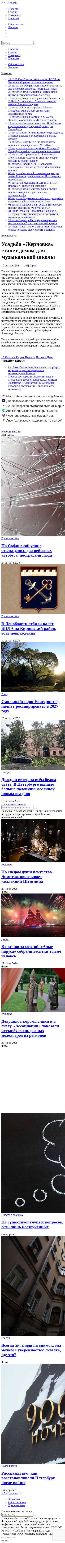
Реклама (13, 27)
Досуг (4, 939)
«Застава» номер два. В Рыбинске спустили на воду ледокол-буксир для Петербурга (34, 126)
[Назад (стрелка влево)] (2, 1540)
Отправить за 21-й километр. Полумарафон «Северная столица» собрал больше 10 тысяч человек (33, 157)
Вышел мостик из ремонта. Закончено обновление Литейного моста (32, 118)
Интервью (14, 15)
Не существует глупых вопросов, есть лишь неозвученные (32, 1224)
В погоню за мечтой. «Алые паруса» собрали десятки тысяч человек (31, 951)
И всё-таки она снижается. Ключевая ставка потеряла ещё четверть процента (35, 228)
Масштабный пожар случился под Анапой (35, 396)
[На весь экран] (9, 1537)
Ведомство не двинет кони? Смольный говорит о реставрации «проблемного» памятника (31, 386)
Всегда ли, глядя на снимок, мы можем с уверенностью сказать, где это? (31, 1350)
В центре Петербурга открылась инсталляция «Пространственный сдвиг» (32, 222)
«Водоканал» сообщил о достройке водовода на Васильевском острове (35, 200)
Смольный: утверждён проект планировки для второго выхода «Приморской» (32, 192)
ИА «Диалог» (9, 2)
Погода (5, 772)
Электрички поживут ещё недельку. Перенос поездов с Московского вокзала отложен (36, 135)
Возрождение (9, 1465)
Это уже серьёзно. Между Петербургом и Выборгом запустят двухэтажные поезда (30, 110)
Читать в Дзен (44, 357)
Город (32, 265)
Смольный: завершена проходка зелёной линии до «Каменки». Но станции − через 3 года (34, 176)
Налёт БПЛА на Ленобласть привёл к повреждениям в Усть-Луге (31, 143)
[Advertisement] (32, 1080)
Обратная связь (17, 1502)
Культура (6, 864)
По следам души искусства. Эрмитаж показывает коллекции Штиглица (27, 877)
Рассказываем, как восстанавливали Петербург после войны (28, 1478)
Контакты (14, 1499)
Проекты (13, 18)
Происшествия (10, 538)
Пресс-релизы (16, 1505)
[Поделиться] (6, 1537)
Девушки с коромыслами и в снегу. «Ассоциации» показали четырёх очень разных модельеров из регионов (30, 1028)
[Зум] (13, 1537)
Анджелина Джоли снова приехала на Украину (30, 412)
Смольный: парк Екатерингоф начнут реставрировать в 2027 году (32, 93)
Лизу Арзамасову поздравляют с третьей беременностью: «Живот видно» (32, 422)
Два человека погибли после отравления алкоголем (32, 402)
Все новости (8, 235)
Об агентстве (16, 24)
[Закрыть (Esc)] (2, 1537)
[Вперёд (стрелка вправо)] (6, 1540)
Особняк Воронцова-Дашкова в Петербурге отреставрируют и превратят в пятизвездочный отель (33, 214)
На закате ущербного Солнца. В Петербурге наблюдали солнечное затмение (34, 150)
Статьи (12, 11)
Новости (13, 8)
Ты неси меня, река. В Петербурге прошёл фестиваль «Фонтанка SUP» (35, 206)
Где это (5, 1337)
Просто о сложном (12, 1214)
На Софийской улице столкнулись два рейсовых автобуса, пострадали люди (35, 87)
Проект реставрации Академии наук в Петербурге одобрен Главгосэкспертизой (32, 378)
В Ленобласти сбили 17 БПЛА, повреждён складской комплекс (33, 184)
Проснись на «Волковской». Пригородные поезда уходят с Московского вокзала (34, 167)
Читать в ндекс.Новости (20, 357)
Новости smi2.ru (10, 431)
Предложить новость (13, 804)
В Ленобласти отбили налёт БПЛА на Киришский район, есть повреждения (34, 81)
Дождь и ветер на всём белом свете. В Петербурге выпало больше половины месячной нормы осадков (36, 101)
